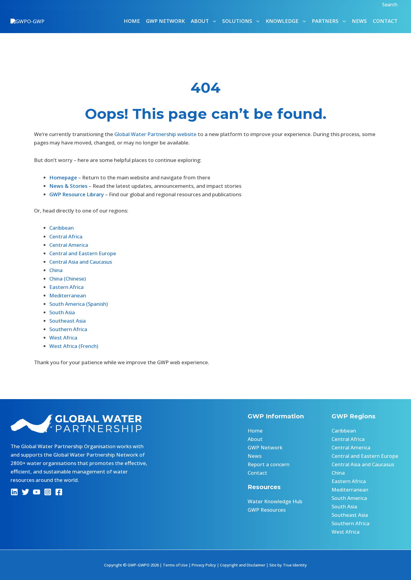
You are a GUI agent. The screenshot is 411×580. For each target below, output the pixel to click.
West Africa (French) (73, 346)
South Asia (62, 312)
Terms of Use (175, 565)
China (56, 270)
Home (132, 20)
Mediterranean (67, 295)
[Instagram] (47, 492)
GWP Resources (267, 509)
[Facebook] (59, 492)
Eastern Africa (66, 287)
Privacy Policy (204, 565)
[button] (390, 5)
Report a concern (268, 464)
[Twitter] (25, 492)
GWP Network (165, 20)
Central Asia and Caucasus (80, 261)
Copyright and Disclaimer (242, 565)
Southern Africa (68, 329)
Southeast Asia (67, 320)
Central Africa (65, 236)
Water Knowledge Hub (275, 501)
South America (349, 498)
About (255, 439)
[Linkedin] (14, 492)
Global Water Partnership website (155, 134)
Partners (325, 20)
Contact (385, 20)
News (359, 20)
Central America (68, 244)
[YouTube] (36, 492)
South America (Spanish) (78, 303)
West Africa (63, 337)
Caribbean (61, 227)
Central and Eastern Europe (82, 253)
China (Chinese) (67, 278)
